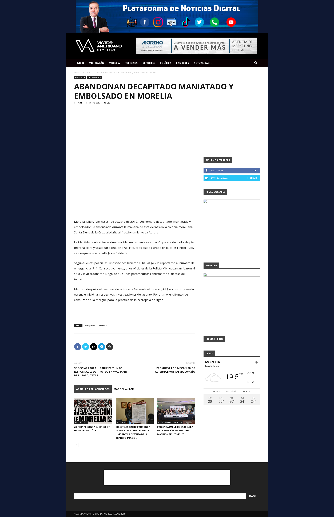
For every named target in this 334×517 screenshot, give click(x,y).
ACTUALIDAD (202, 63)
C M (80, 102)
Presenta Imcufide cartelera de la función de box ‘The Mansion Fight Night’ (175, 430)
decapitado (90, 325)
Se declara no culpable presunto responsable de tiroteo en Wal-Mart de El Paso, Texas (101, 371)
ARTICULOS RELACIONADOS (93, 389)
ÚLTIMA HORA (94, 77)
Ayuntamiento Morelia (170, 422)
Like (255, 170)
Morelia (103, 325)
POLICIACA (131, 63)
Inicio (76, 72)
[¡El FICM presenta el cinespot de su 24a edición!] (93, 411)
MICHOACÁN (96, 63)
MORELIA (114, 63)
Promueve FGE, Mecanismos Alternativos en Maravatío (175, 369)
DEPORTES (148, 63)
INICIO (80, 63)
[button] (256, 63)
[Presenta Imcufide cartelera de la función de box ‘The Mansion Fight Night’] (176, 411)
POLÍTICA (165, 63)
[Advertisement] (134, 210)
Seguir (253, 178)
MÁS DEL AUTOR (124, 389)
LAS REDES (182, 63)
